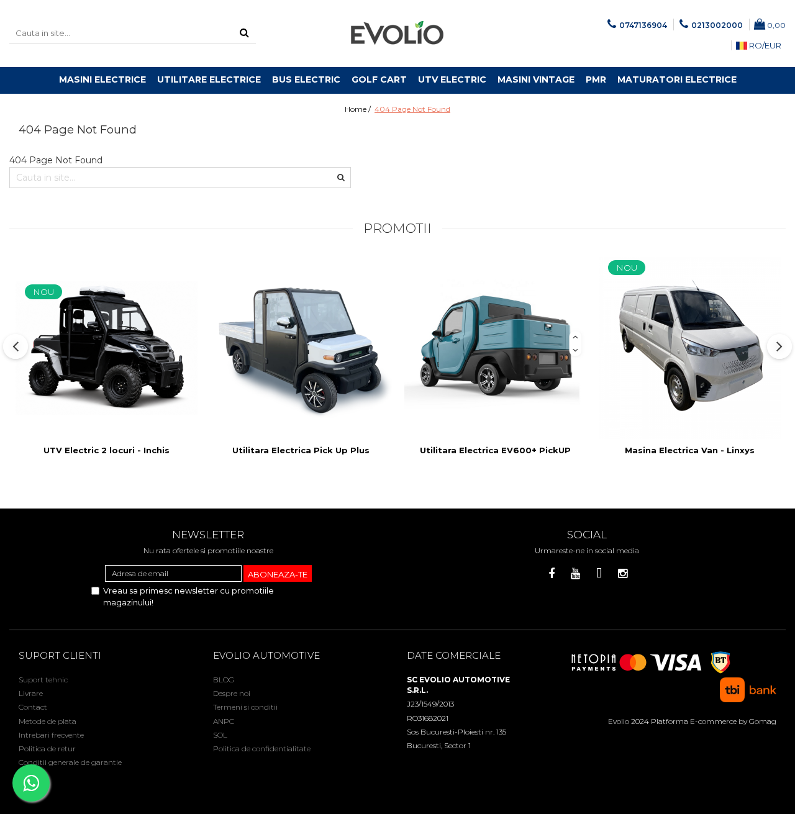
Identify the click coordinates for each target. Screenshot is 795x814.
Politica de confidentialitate (262, 748)
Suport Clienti (60, 655)
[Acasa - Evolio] (397, 33)
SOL (220, 734)
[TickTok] (599, 574)
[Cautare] (245, 33)
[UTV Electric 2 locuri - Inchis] (107, 347)
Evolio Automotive (266, 655)
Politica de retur (47, 748)
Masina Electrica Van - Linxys (690, 450)
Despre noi (231, 693)
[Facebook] (552, 574)
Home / (359, 109)
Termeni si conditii (245, 707)
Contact (33, 707)
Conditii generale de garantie (70, 762)
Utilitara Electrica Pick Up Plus (301, 450)
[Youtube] (575, 574)
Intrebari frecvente (51, 734)
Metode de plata (47, 721)
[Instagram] (623, 574)
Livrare (31, 693)
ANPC (223, 721)
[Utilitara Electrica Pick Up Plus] (301, 348)
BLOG (223, 679)
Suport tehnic (43, 679)
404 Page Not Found (412, 109)
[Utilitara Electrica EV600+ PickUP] (495, 348)
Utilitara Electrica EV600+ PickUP (495, 450)
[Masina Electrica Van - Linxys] (690, 348)
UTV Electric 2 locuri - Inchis (106, 450)
